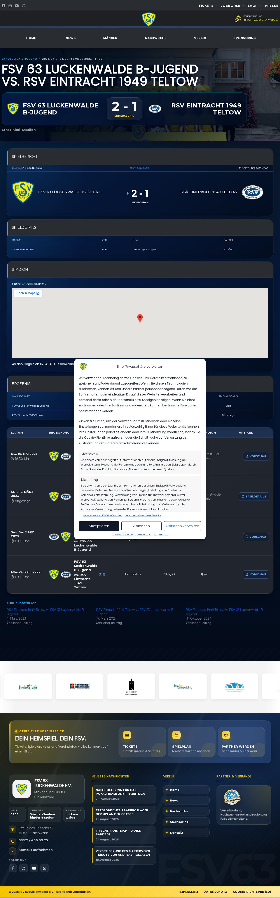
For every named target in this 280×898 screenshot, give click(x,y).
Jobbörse (230, 6)
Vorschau (258, 456)
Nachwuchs (155, 38)
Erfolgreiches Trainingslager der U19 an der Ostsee (122, 812)
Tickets (206, 6)
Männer (110, 38)
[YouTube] (17, 5)
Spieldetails (256, 496)
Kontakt (176, 832)
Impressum (161, 534)
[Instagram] (11, 5)
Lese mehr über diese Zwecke (143, 515)
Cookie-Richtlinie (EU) (252, 891)
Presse (271, 6)
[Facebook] (4, 5)
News (71, 38)
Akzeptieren (99, 526)
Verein (200, 38)
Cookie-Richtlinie (122, 534)
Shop (253, 6)
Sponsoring (245, 38)
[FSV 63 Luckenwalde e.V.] (21, 789)
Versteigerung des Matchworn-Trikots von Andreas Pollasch (123, 852)
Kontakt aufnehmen (36, 850)
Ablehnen (141, 526)
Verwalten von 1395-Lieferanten (102, 515)
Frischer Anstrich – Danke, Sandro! (118, 832)
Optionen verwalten (182, 526)
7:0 (102, 574)
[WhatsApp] (24, 5)
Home (31, 38)
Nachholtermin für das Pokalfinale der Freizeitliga (120, 791)
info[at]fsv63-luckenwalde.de (260, 20)
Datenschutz (143, 534)
